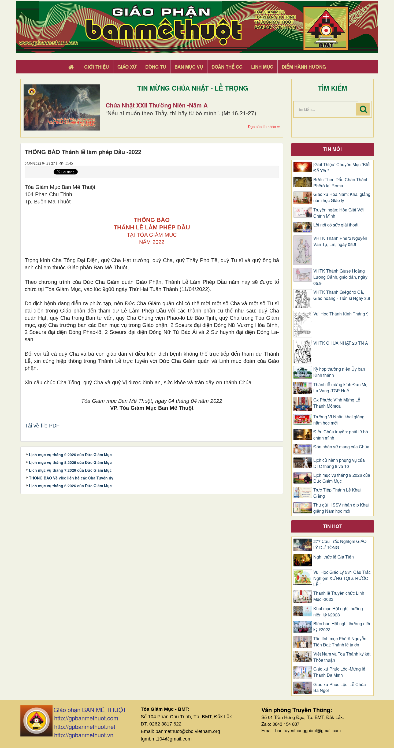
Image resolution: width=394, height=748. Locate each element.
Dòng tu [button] (155, 67)
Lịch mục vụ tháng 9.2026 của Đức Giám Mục (70, 454)
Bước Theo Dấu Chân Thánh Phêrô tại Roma (341, 183)
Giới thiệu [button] (96, 67)
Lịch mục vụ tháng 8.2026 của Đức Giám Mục (70, 462)
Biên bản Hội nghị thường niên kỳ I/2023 (342, 627)
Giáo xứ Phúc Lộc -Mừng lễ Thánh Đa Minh (339, 672)
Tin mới (332, 149)
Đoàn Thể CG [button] (227, 67)
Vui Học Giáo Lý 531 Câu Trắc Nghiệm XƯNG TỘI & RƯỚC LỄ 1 (342, 578)
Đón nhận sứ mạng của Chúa (341, 447)
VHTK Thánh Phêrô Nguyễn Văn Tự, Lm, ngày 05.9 (340, 241)
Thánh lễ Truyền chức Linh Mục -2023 (338, 596)
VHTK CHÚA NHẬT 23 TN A (340, 343)
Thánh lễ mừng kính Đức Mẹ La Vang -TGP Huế (340, 388)
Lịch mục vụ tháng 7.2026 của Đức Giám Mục (70, 470)
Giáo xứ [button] (127, 67)
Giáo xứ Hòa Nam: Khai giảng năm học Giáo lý (341, 197)
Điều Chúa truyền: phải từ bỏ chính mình (340, 435)
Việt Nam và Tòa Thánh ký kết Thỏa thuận (341, 657)
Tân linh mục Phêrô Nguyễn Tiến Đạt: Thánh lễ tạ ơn (339, 642)
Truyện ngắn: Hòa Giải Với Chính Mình (338, 213)
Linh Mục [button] (262, 67)
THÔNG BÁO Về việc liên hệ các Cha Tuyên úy (71, 478)
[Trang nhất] (72, 67)
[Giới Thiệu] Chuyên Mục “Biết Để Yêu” (341, 168)
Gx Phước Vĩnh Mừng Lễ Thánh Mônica (336, 403)
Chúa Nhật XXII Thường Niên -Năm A (157, 105)
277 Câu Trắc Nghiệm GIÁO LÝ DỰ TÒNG (339, 544)
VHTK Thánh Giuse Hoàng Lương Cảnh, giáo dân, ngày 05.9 (340, 277)
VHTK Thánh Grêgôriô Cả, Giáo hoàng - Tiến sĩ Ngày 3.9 (341, 295)
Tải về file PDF (42, 426)
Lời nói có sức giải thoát (335, 225)
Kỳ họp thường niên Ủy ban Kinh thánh (339, 372)
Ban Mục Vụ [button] (188, 67)
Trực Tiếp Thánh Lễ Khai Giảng (337, 493)
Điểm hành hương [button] (304, 67)
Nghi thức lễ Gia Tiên (333, 557)
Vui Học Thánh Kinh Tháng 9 (341, 314)
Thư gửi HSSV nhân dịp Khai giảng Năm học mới (341, 508)
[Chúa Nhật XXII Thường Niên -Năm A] (62, 107)
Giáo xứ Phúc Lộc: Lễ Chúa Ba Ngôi (339, 688)
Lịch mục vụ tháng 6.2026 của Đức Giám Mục (70, 485)
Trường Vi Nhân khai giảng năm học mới (339, 420)
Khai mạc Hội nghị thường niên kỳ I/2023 (338, 612)
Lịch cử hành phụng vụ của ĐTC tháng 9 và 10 (339, 463)
